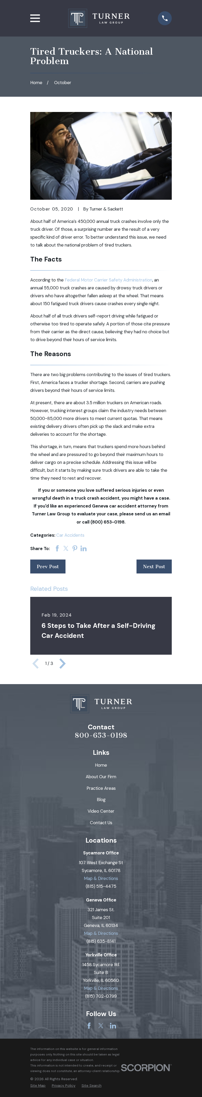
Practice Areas (101, 788)
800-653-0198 (101, 735)
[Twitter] (101, 1026)
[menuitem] (38, 1085)
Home (101, 765)
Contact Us (101, 823)
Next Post (154, 567)
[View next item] (62, 663)
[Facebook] (89, 1026)
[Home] (99, 18)
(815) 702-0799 (101, 996)
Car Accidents (70, 535)
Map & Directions (101, 878)
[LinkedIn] (113, 1026)
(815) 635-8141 (101, 941)
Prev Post (48, 567)
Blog (101, 799)
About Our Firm (101, 777)
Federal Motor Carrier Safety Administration (108, 280)
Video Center (101, 811)
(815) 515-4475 (101, 886)
